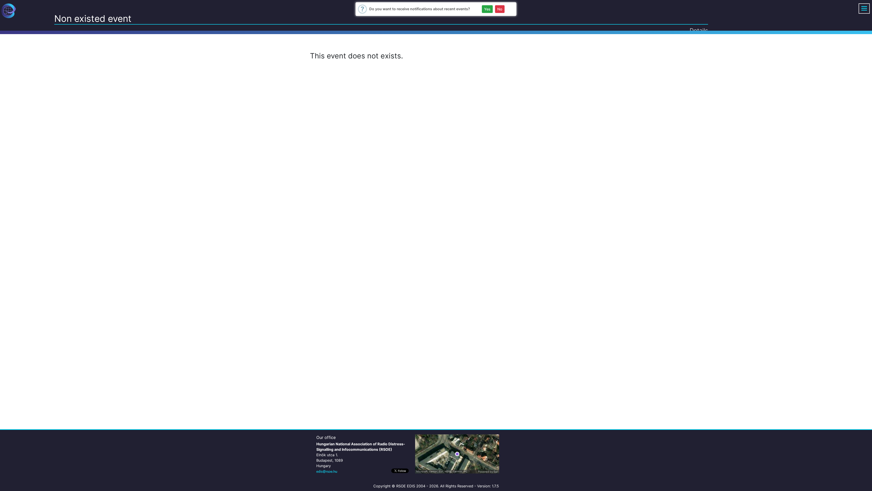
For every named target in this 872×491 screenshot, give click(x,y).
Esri (496, 471)
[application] (457, 453)
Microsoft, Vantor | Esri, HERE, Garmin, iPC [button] (442, 471)
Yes (487, 9)
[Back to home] (8, 10)
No (499, 9)
